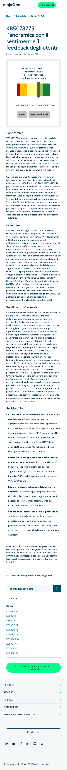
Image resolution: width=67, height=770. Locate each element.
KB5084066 (12, 639)
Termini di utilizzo (41, 764)
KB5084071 (12, 644)
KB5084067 (12, 648)
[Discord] (35, 744)
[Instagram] (28, 744)
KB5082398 (12, 653)
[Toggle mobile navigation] (62, 5)
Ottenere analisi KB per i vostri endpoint (33, 667)
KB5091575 (12, 625)
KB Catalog (22, 16)
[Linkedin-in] (7, 744)
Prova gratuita (47, 5)
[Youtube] (14, 744)
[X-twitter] (42, 744)
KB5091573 (12, 630)
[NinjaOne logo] (12, 5)
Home (9, 16)
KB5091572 (12, 634)
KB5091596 (12, 611)
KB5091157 (12, 616)
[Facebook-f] (21, 744)
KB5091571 (12, 620)
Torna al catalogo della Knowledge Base (31, 575)
